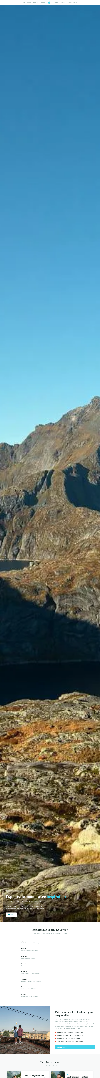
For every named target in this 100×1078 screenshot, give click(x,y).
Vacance (69, 2)
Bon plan (29, 2)
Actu (24, 2)
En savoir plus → (62, 1047)
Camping (35, 2)
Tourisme (62, 2)
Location (56, 2)
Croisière (42, 2)
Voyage (75, 2)
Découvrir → (11, 914)
